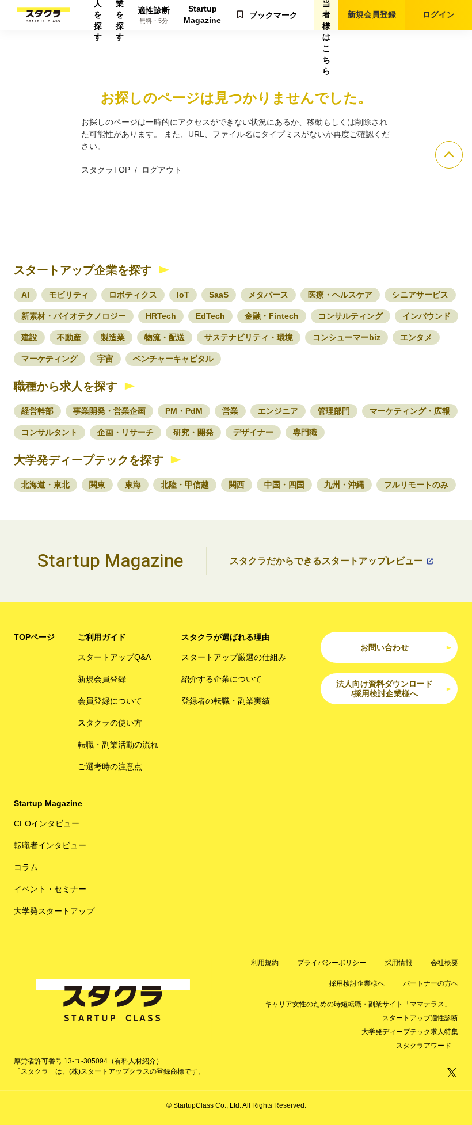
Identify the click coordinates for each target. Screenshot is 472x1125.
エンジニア (278, 410)
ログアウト (162, 169)
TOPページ (34, 637)
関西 (237, 484)
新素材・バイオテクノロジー (73, 316)
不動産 (69, 337)
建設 (29, 337)
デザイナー (253, 432)
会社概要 (444, 963)
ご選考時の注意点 (110, 766)
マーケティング (49, 358)
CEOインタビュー (46, 823)
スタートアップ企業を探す (83, 270)
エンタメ (416, 337)
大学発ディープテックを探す (88, 459)
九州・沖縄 (344, 484)
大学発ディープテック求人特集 (409, 1032)
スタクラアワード (423, 1046)
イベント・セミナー (50, 889)
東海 (133, 484)
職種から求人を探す (65, 386)
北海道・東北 (45, 484)
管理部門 (334, 410)
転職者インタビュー (50, 845)
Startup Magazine (202, 14)
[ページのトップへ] (449, 155)
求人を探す (98, 15)
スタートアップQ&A (114, 657)
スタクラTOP (105, 169)
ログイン (438, 14)
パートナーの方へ (430, 983)
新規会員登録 (372, 14)
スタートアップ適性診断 (420, 1018)
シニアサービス (420, 294)
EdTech (210, 316)
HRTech (161, 316)
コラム (26, 867)
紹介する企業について (221, 679)
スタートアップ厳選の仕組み (233, 657)
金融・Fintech (272, 316)
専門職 (305, 432)
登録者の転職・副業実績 (225, 700)
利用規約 (265, 963)
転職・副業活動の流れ (118, 744)
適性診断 (154, 15)
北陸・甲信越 (185, 484)
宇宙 (105, 358)
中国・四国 (284, 484)
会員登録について (110, 700)
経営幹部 (37, 410)
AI (25, 294)
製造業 (113, 337)
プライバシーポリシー (331, 963)
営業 (230, 410)
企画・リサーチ (125, 432)
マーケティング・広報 (410, 410)
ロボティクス (133, 294)
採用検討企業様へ (357, 983)
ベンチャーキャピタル (173, 358)
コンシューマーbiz (346, 337)
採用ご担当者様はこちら (326, 15)
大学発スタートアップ (54, 911)
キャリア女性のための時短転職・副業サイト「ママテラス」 (358, 1004)
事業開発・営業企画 (109, 410)
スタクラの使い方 (110, 722)
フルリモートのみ (416, 484)
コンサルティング (350, 316)
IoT (183, 294)
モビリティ (69, 294)
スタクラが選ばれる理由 (225, 637)
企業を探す (120, 15)
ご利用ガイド (102, 637)
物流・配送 (164, 337)
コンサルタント (49, 432)
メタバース (268, 294)
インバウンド (426, 316)
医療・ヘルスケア (340, 294)
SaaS (219, 294)
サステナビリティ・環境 (248, 337)
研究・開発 (193, 432)
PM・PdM (184, 410)
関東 (97, 484)
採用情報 (398, 963)
